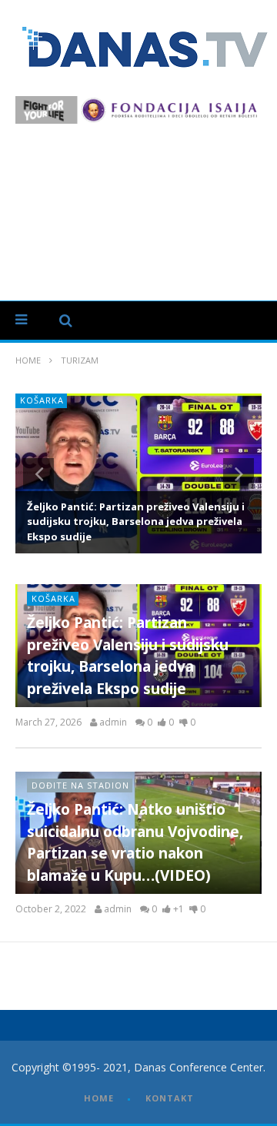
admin (113, 722)
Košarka (53, 598)
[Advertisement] (138, 204)
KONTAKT (169, 1098)
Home (28, 360)
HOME (99, 1098)
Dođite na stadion (137, 400)
